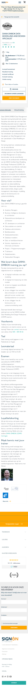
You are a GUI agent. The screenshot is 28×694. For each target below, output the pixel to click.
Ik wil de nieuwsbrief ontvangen (10, 623)
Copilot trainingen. (18, 11)
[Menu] (20, 2)
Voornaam (4, 598)
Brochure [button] (15, 89)
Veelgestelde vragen (12, 524)
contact (16, 329)
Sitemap (4, 654)
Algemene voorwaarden (8, 649)
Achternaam (4, 607)
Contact (14, 683)
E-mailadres (4, 615)
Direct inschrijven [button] (14, 98)
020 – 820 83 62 (18, 332)
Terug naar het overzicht (11, 17)
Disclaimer (4, 651)
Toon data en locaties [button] (11, 84)
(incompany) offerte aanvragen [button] (14, 93)
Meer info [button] (5, 501)
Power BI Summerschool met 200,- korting (14, 8)
